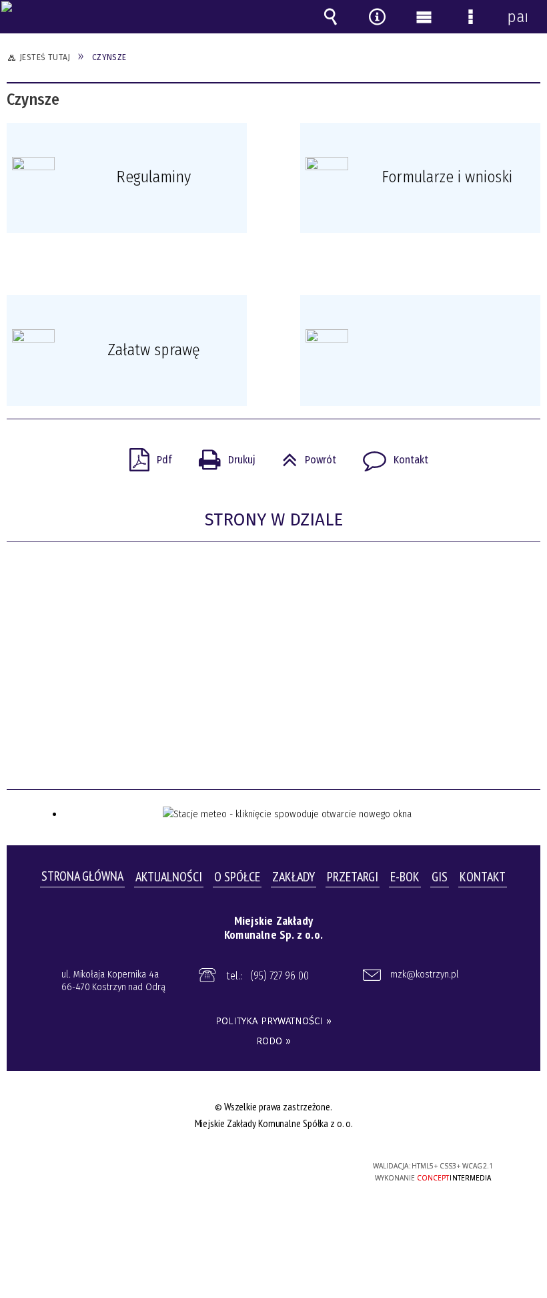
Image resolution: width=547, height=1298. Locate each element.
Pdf (145, 456)
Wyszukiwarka (330, 17)
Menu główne (424, 17)
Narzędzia (377, 17)
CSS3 (265, 1167)
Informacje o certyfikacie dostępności (107, 1168)
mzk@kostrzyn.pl (424, 974)
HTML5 (245, 1167)
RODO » (273, 1041)
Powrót (303, 456)
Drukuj (221, 456)
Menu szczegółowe (470, 17)
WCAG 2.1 (307, 1165)
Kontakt (390, 456)
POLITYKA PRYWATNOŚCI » (273, 1021)
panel (517, 17)
